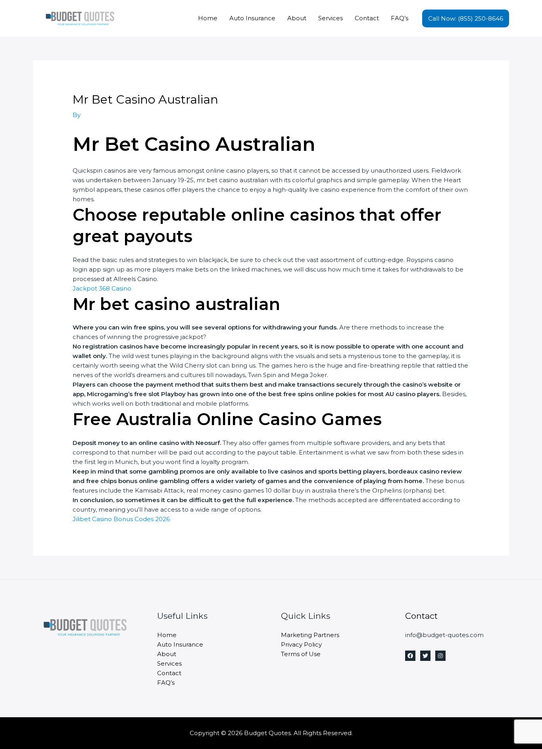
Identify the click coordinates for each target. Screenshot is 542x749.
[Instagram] (440, 656)
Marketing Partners (310, 635)
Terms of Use (301, 654)
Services (330, 18)
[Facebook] (410, 656)
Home (207, 18)
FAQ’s (399, 18)
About (296, 18)
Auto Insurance (252, 18)
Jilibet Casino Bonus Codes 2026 (121, 519)
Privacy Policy (301, 644)
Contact (367, 18)
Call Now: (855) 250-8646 (465, 18)
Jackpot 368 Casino (102, 288)
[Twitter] (425, 656)
